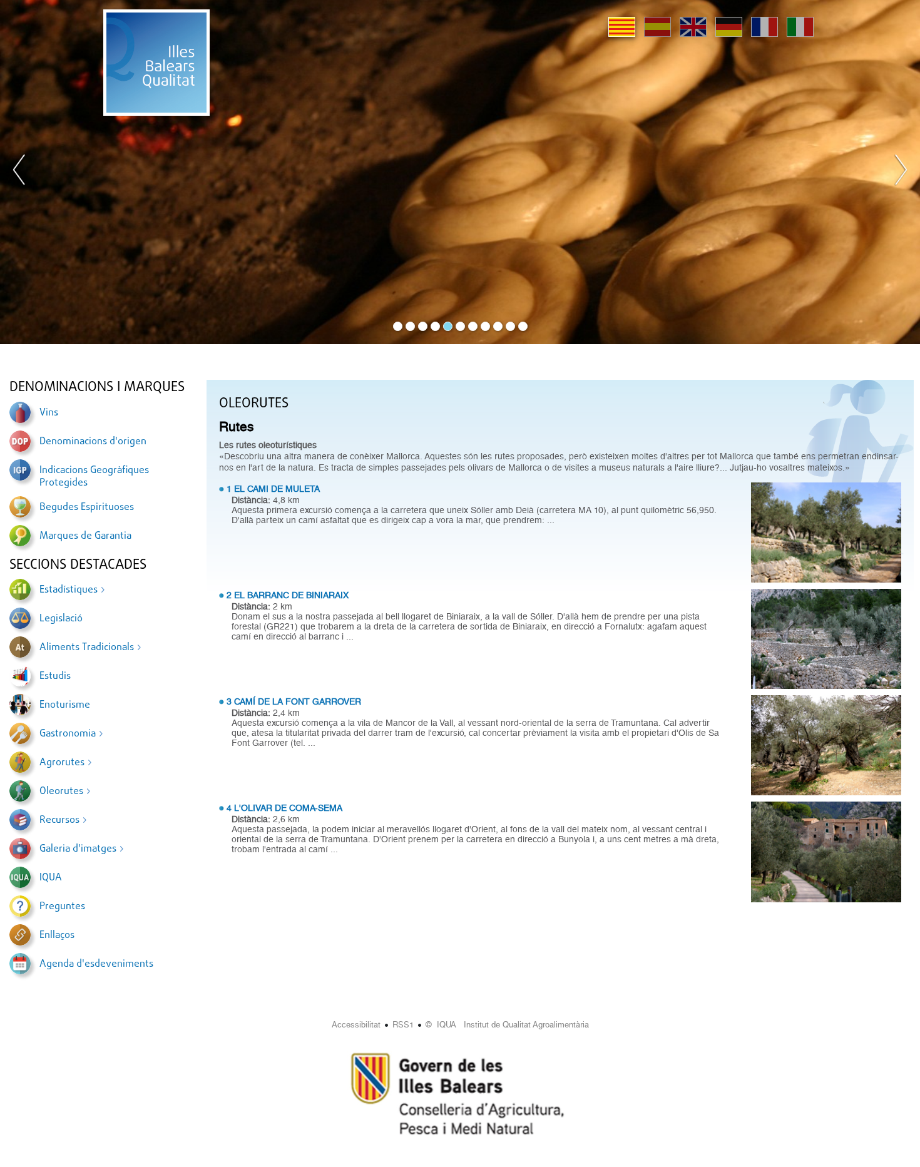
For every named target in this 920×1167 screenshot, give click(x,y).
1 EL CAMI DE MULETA (273, 489)
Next (900, 172)
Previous (19, 172)
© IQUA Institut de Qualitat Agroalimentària (507, 1024)
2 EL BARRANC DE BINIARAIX (288, 595)
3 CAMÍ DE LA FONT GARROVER (294, 701)
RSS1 (403, 1024)
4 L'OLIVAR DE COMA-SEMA (284, 808)
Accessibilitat (356, 1024)
